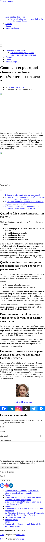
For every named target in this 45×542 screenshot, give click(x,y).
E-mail (3, 431)
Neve (2, 535)
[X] (26, 408)
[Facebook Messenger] (41, 408)
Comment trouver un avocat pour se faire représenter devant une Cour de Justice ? (22, 207)
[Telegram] (34, 408)
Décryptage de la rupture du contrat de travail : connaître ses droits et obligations (23, 498)
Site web (3, 436)
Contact (9, 24)
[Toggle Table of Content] (2, 191)
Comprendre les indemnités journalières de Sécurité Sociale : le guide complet (21, 492)
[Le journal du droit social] (12, 12)
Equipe (8, 26)
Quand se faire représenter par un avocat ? (23, 195)
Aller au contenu (6, 1)
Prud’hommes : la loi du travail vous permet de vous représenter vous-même (24, 203)
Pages (7, 522)
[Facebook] (4, 408)
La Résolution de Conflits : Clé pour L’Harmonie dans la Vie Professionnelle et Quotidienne (24, 514)
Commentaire (6, 440)
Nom (3, 427)
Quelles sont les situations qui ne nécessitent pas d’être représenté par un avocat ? (24, 198)
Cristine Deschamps (16, 87)
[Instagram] (18, 408)
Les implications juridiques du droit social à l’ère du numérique (26, 20)
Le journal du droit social (15, 517)
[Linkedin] (11, 408)
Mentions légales (12, 28)
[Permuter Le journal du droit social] (43, 50)
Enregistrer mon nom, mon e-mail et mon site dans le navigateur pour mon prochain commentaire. (22, 462)
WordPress (20, 535)
